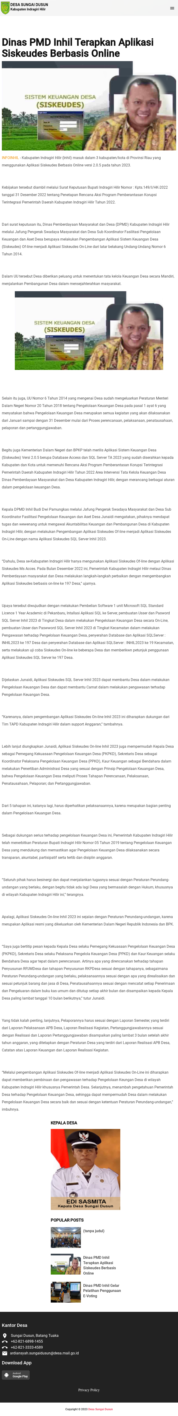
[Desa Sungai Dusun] (24, 8)
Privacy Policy (89, 1389)
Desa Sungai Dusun (100, 1409)
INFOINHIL (10, 158)
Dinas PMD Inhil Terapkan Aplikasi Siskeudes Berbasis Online (78, 48)
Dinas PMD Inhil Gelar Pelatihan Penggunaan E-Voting (102, 1290)
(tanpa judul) (94, 1231)
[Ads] (85, 1209)
